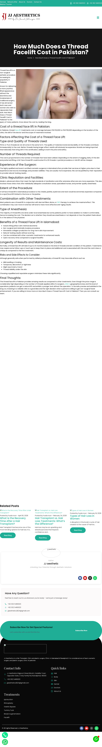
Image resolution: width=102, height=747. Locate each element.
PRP (58, 202)
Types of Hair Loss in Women (82, 517)
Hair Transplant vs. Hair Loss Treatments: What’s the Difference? (50, 521)
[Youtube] (85, 578)
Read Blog (8, 535)
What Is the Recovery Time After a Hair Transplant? (13, 521)
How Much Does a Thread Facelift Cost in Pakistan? (55, 58)
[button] (98, 18)
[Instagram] (90, 578)
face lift (18, 130)
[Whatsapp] (95, 578)
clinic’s (67, 284)
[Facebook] (80, 578)
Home (29, 58)
